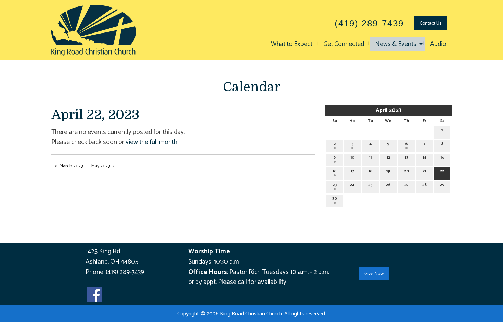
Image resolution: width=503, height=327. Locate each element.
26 (388, 185)
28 (424, 185)
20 (406, 171)
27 (406, 185)
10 (352, 157)
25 (370, 185)
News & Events (395, 44)
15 (442, 157)
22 (442, 171)
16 (335, 171)
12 (388, 157)
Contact (430, 23)
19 (388, 171)
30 (334, 198)
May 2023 (100, 166)
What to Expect (291, 44)
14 (424, 157)
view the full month (151, 142)
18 (370, 171)
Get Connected (343, 44)
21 (424, 171)
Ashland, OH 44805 (112, 262)
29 (442, 185)
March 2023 (71, 166)
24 (352, 185)
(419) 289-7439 (125, 272)
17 (352, 171)
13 (406, 157)
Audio (438, 44)
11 (370, 157)
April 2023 (388, 110)
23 (335, 185)
